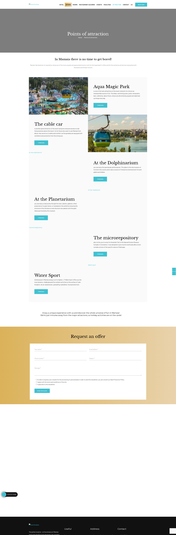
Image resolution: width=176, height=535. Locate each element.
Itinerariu (100, 179)
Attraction (117, 4)
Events (99, 4)
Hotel (61, 4)
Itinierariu (100, 105)
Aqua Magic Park (112, 86)
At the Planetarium (54, 199)
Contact (126, 4)
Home (80, 37)
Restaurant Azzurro (87, 4)
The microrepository (116, 237)
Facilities (107, 4)
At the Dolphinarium (116, 162)
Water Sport (47, 275)
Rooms (75, 4)
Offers (68, 4)
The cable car (48, 124)
